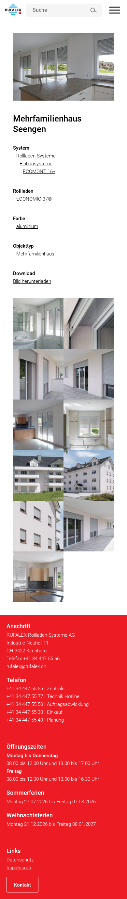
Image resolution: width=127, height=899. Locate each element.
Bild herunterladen (32, 281)
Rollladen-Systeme (36, 156)
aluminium (27, 226)
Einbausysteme (36, 164)
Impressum (19, 868)
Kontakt (22, 885)
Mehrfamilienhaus (35, 254)
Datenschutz (20, 860)
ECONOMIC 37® (34, 199)
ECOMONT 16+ (39, 171)
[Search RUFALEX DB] (93, 10)
